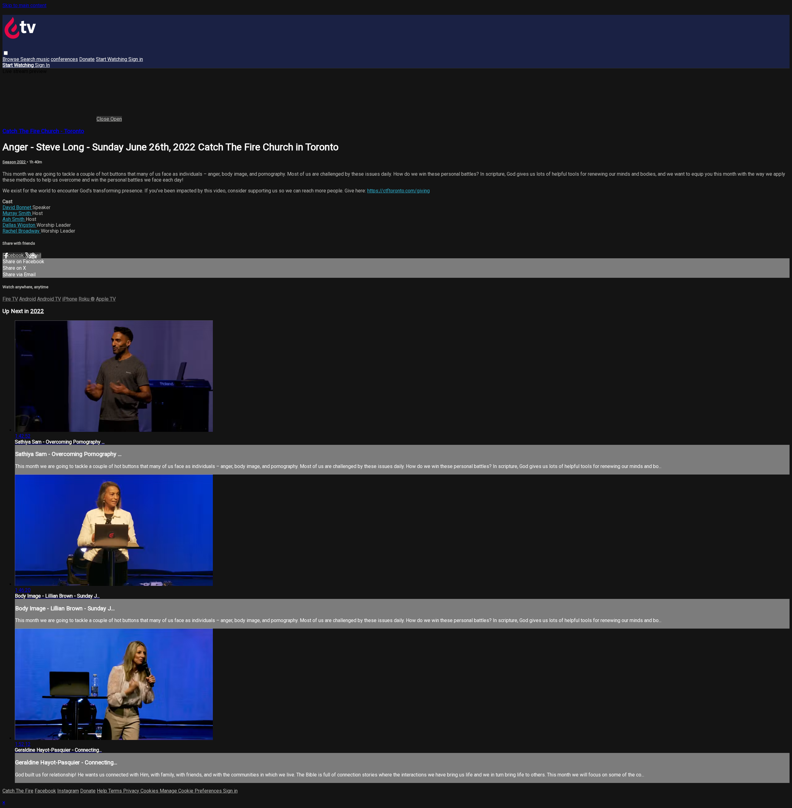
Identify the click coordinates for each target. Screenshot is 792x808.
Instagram (68, 791)
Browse (11, 59)
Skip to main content (24, 5)
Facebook (13, 255)
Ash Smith (14, 219)
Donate (87, 59)
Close (103, 119)
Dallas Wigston (19, 225)
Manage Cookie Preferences (191, 791)
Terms (115, 791)
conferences (64, 59)
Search (28, 59)
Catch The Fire (17, 791)
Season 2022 (14, 162)
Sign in (135, 59)
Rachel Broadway (21, 231)
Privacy (131, 791)
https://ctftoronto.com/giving (398, 191)
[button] (6, 53)
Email (35, 255)
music (43, 59)
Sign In (42, 65)
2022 (37, 311)
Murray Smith (17, 213)
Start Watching (112, 59)
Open (116, 119)
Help (102, 791)
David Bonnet (17, 207)
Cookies (150, 791)
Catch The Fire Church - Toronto (43, 131)
